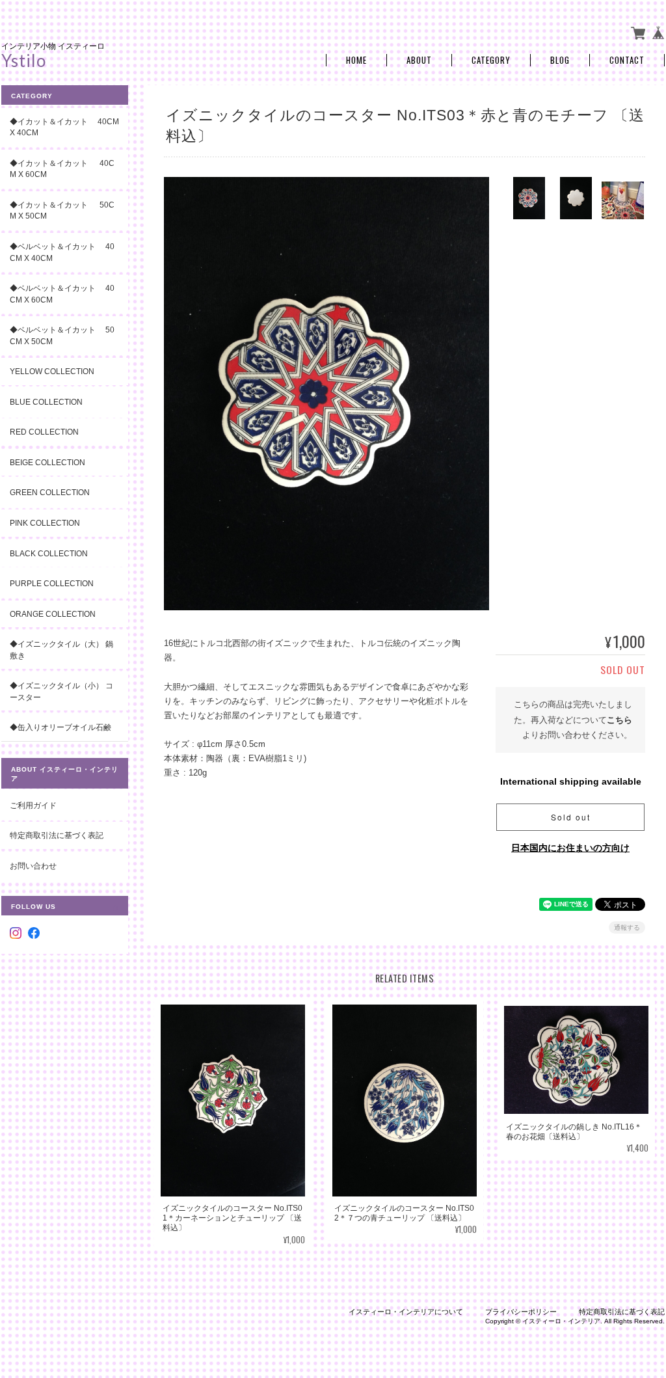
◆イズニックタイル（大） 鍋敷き (61, 650)
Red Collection (44, 431)
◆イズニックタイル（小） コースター (61, 691)
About (419, 60)
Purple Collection (52, 583)
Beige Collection (47, 462)
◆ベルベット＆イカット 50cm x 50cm (62, 335)
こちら (619, 720)
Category (491, 60)
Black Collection (49, 553)
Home (356, 60)
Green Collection (50, 492)
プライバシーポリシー (521, 1312)
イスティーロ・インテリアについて (406, 1312)
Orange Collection (53, 614)
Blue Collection (46, 402)
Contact (627, 60)
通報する (627, 927)
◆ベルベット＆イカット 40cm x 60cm (62, 294)
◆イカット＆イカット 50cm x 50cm (62, 210)
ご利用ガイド (33, 805)
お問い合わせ (33, 865)
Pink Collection (45, 523)
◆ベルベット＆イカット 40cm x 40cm (62, 252)
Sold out (571, 816)
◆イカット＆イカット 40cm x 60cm (62, 169)
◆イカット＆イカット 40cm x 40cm (64, 127)
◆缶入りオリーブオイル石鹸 (60, 727)
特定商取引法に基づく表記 (56, 835)
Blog (560, 60)
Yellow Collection (52, 371)
